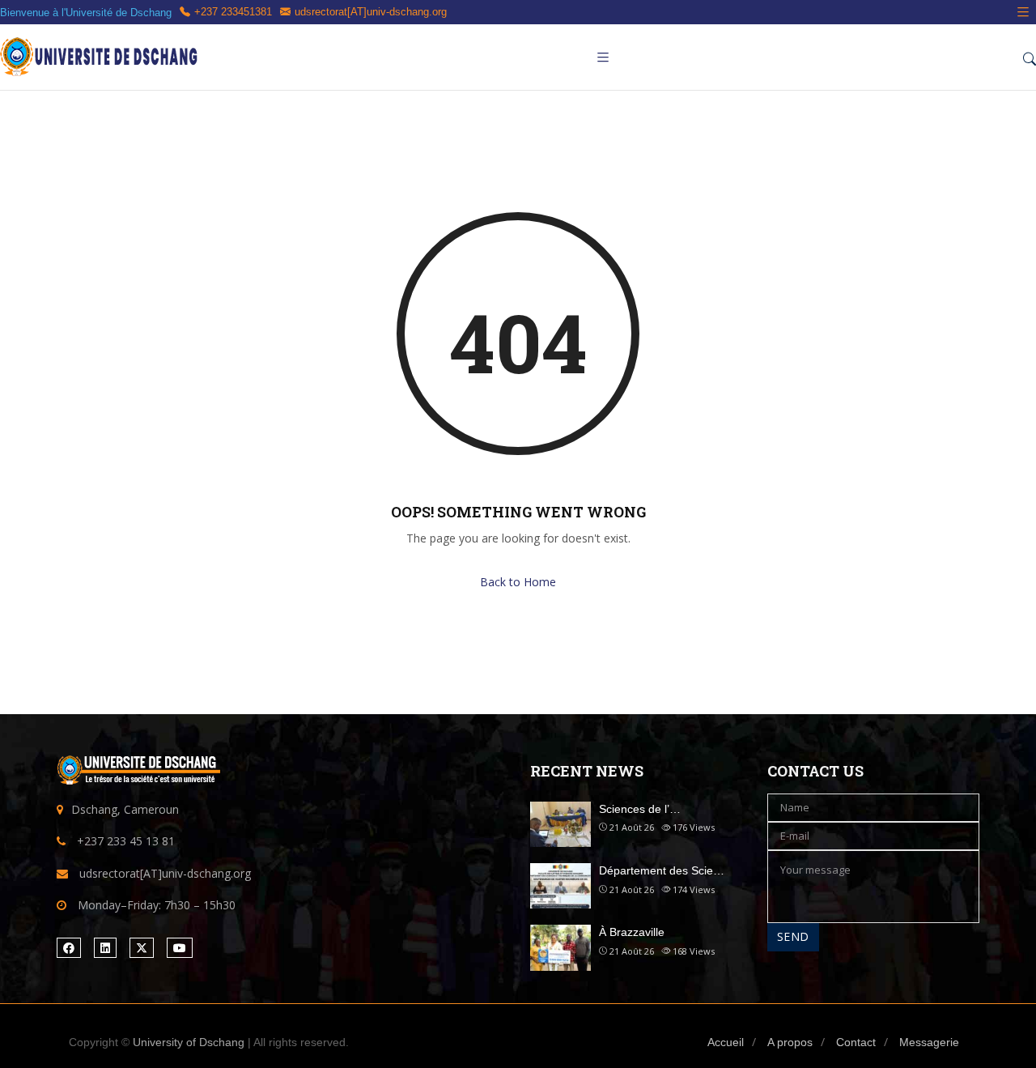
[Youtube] (180, 948)
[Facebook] (69, 948)
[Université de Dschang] (101, 57)
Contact (856, 1042)
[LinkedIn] (105, 948)
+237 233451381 (233, 11)
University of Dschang (188, 1042)
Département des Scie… (661, 870)
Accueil (725, 1042)
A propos (790, 1042)
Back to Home (518, 581)
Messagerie (929, 1042)
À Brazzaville (631, 931)
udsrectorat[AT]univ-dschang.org (371, 11)
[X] (142, 948)
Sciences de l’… (640, 808)
